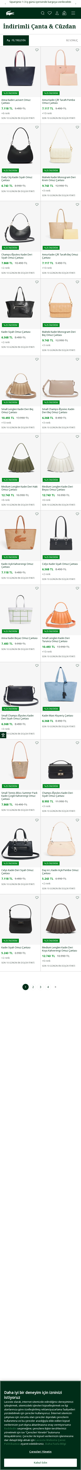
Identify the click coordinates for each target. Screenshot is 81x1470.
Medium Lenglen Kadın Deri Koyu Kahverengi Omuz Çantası (59, 949)
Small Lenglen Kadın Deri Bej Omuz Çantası (17, 411)
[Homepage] (9, 13)
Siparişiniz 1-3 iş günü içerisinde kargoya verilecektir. (40, 2)
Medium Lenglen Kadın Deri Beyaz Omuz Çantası (57, 488)
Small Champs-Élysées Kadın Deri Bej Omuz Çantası (58, 411)
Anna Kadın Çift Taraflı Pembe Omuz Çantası (58, 101)
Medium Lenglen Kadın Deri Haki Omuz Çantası (19, 488)
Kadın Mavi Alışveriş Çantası (57, 715)
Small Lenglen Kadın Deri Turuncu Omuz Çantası (56, 640)
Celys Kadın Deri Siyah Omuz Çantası (17, 872)
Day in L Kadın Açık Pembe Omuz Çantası (60, 872)
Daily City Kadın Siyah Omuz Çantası (16, 179)
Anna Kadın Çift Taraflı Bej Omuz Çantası (60, 256)
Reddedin (10, 1428)
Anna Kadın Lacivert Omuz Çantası (15, 101)
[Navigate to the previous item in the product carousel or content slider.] (5, 4)
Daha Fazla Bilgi (55, 1443)
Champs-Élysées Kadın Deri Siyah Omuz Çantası (16, 256)
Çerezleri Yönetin (40, 1451)
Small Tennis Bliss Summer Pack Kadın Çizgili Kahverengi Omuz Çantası (19, 796)
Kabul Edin (40, 1462)
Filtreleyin (19, 40)
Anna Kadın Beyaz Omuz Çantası (19, 638)
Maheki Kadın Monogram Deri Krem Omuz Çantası (59, 179)
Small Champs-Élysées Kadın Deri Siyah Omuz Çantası (17, 717)
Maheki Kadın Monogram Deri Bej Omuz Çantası (59, 333)
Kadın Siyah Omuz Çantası (15, 332)
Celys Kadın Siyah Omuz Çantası (60, 564)
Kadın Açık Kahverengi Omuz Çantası (17, 565)
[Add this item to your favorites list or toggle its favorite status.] (37, 49)
